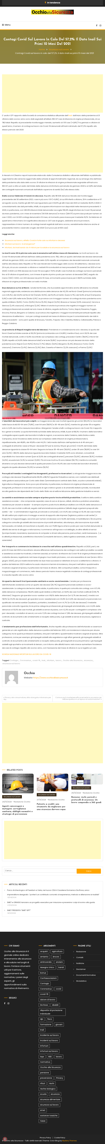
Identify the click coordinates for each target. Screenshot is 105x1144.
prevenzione (46, 1078)
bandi (61, 967)
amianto (44, 956)
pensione (44, 1072)
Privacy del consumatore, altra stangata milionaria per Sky (27, 698)
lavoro (58, 660)
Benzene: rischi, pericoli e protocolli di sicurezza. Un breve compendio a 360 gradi (86, 800)
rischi (51, 1083)
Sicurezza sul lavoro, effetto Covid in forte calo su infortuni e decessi (35, 240)
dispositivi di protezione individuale (51, 1012)
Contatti (79, 957)
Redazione (81, 951)
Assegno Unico (47, 967)
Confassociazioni (48, 978)
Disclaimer (81, 969)
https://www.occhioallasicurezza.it (50, 677)
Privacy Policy (45, 1138)
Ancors (56, 956)
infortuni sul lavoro (49, 1051)
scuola (43, 1094)
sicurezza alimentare (50, 1099)
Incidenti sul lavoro (49, 1040)
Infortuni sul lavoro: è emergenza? (20, 244)
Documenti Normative (86, 975)
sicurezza (88, 660)
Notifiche (80, 963)
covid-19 (36, 660)
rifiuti (42, 1083)
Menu (8, 24)
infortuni (50, 660)
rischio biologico (48, 1088)
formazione (45, 1024)
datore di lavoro (47, 999)
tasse (42, 1121)
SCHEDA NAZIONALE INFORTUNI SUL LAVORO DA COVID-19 (26, 654)
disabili (55, 1005)
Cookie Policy (59, 1138)
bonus (43, 972)
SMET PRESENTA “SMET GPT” (19, 910)
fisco (49, 1019)
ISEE (50, 1056)
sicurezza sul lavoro (11, 663)
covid (58, 988)
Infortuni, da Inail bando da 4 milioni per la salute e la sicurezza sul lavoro (37, 247)
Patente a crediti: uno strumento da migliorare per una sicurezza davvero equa (51, 807)
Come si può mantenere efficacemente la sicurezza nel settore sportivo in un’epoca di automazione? (78, 698)
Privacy (59, 1078)
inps (42, 1056)
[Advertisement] (52, 93)
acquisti (44, 951)
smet (42, 1110)
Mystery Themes (69, 1140)
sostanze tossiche (48, 1115)
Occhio (29, 673)
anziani (59, 962)
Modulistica (81, 981)
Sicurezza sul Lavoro (12, 797)
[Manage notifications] (5, 1139)
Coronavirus (25, 660)
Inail (70, 115)
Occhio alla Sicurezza (72, 660)
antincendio (46, 962)
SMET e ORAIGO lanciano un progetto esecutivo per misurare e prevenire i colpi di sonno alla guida (51, 902)
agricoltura (57, 951)
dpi (41, 1019)
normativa (45, 1062)
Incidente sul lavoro (49, 1035)
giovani (59, 1024)
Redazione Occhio (22, 801)
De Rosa (44, 1005)
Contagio (14, 660)
